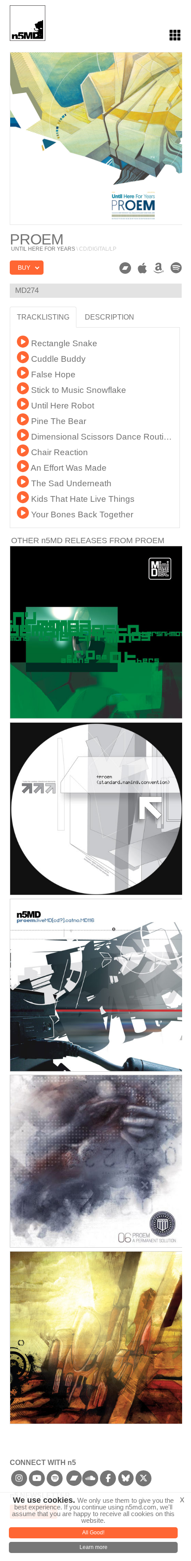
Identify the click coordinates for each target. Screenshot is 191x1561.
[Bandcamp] (125, 268)
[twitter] (143, 1481)
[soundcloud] (90, 1481)
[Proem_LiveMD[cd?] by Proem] (96, 985)
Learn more (93, 1547)
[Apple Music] (142, 268)
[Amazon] (158, 268)
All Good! (93, 1532)
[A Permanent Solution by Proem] (96, 1161)
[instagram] (19, 1481)
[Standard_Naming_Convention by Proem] (96, 808)
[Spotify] (176, 268)
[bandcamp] (74, 1481)
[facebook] (108, 1481)
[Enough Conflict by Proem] (96, 1337)
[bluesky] (125, 1481)
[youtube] (37, 1481)
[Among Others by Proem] (96, 632)
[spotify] (54, 1481)
